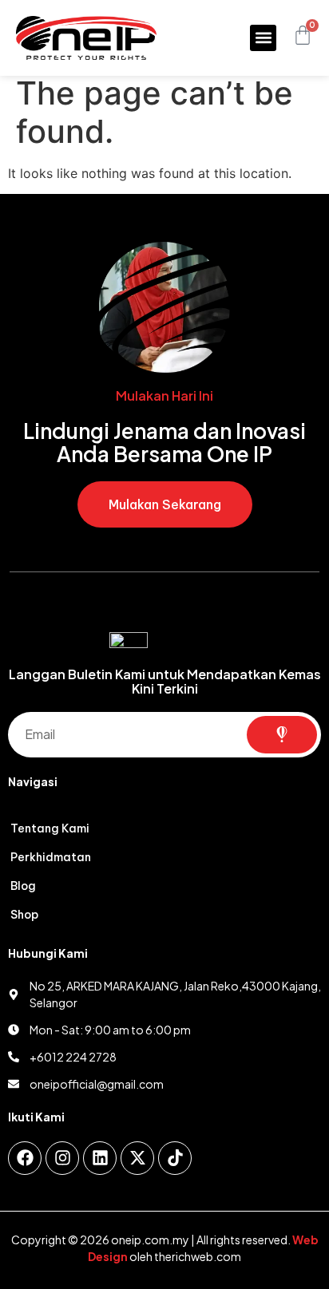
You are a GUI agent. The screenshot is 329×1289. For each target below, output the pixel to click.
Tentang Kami (49, 828)
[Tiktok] (175, 1158)
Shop (24, 914)
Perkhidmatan (50, 857)
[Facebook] (25, 1158)
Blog (23, 886)
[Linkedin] (100, 1158)
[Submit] (282, 734)
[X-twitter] (137, 1158)
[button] (263, 38)
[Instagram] (62, 1158)
